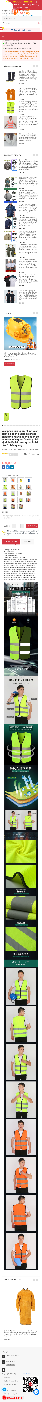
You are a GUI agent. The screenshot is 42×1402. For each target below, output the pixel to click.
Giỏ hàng (36, 5)
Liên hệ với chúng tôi (10, 1394)
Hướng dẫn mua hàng (11, 1381)
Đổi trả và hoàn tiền (10, 1391)
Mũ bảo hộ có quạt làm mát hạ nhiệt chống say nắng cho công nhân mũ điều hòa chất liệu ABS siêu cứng (20, 354)
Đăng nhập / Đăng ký (22, 7)
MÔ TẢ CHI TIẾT (11, 542)
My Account (7, 5)
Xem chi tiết (9, 364)
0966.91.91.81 (10, 1362)
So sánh (26, 5)
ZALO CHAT (27, 1374)
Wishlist (17, 5)
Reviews (27, 542)
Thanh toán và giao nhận (10, 1385)
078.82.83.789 (10, 1365)
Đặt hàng (33, 526)
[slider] (5, 453)
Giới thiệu (7, 1378)
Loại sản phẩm (8, 18)
